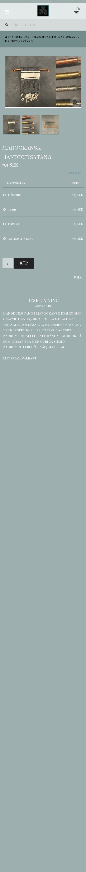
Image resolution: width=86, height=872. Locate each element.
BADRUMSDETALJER (40, 37)
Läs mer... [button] (76, 173)
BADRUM (16, 37)
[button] (75, 102)
